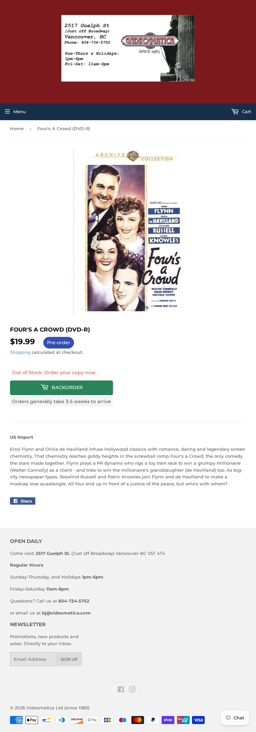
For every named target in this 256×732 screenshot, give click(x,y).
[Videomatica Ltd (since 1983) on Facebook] (120, 690)
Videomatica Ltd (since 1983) (57, 707)
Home (17, 128)
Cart (246, 111)
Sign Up (69, 659)
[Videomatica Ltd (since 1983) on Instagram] (132, 690)
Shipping (20, 352)
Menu (19, 111)
